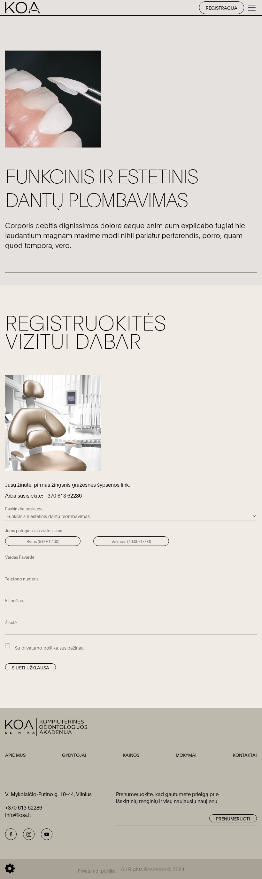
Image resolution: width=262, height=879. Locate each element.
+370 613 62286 (63, 495)
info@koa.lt (18, 814)
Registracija (221, 7)
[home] (22, 7)
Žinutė (11, 622)
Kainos (131, 755)
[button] (250, 7)
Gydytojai (74, 755)
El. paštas (14, 600)
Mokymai (186, 755)
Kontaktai (245, 755)
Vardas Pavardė (20, 557)
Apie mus (15, 755)
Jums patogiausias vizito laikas (33, 530)
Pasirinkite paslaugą (23, 508)
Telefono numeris (21, 578)
